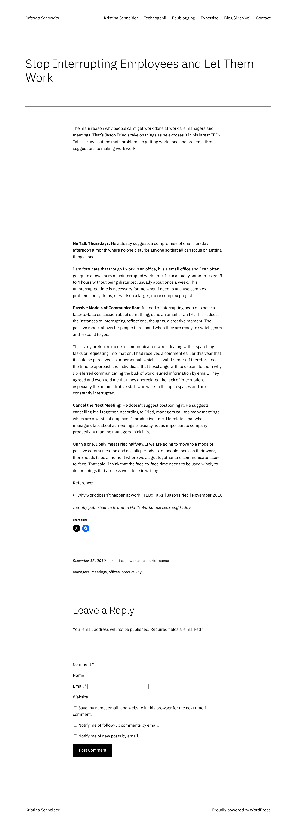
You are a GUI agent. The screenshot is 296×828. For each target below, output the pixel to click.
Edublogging (183, 18)
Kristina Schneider (42, 18)
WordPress (260, 810)
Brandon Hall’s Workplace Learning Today (152, 507)
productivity (132, 572)
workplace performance (149, 560)
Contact (263, 18)
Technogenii (155, 18)
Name (80, 675)
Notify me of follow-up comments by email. (118, 725)
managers (81, 572)
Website (80, 697)
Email (79, 686)
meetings (99, 572)
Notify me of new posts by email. (108, 736)
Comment (83, 664)
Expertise (210, 18)
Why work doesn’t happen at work (108, 495)
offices (114, 572)
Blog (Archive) (237, 18)
